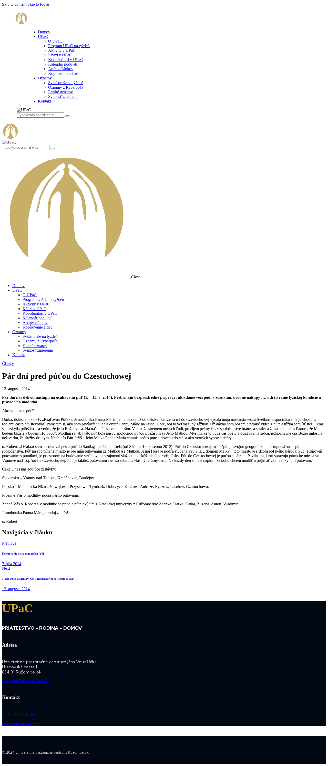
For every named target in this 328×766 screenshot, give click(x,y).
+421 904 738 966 (19, 714)
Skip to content (14, 4)
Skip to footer (38, 4)
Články (8, 363)
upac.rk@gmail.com (21, 723)
